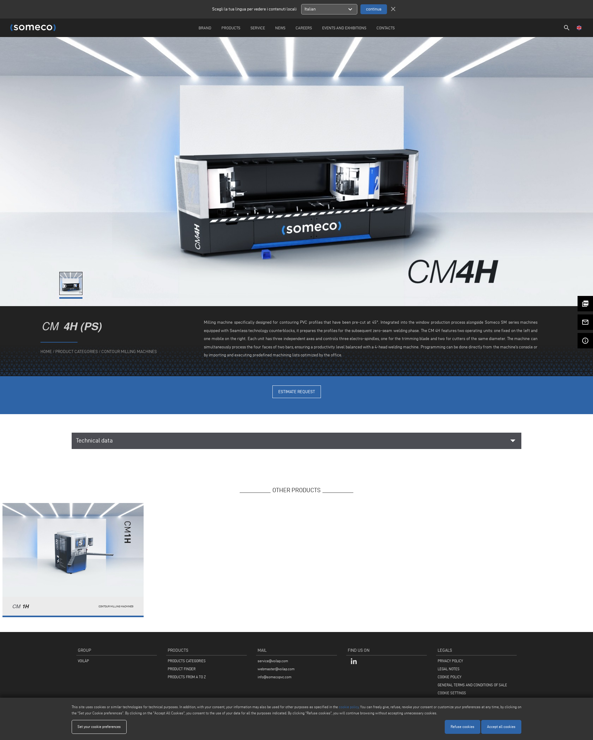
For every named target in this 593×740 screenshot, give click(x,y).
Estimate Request (296, 391)
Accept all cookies (501, 727)
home (46, 351)
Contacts (385, 28)
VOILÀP (83, 661)
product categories (76, 351)
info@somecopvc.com (275, 677)
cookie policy (349, 707)
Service (257, 28)
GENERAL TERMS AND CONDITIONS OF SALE (472, 685)
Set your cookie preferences (99, 727)
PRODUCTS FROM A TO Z (187, 677)
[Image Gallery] (71, 293)
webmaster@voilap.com (276, 669)
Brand (205, 28)
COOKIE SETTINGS (452, 693)
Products (230, 28)
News (280, 28)
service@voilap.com (273, 661)
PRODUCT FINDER (182, 669)
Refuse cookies (462, 727)
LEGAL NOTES (449, 669)
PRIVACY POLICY (450, 661)
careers (304, 28)
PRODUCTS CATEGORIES (187, 661)
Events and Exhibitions (344, 28)
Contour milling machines (129, 351)
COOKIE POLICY (449, 677)
